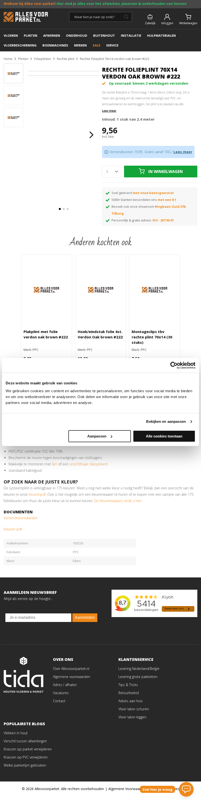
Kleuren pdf (13, 529)
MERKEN (80, 45)
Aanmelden (85, 617)
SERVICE (112, 45)
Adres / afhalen (65, 684)
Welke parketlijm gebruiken (25, 765)
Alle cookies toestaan (164, 436)
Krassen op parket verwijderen (28, 749)
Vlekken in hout (16, 733)
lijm (55, 464)
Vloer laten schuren (133, 709)
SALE (96, 45)
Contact (59, 701)
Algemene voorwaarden (71, 676)
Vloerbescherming (20, 45)
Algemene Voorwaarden (127, 788)
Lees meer (109, 110)
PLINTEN (30, 35)
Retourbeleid (128, 692)
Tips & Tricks (128, 684)
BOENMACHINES (55, 45)
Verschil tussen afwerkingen (25, 741)
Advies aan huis (130, 701)
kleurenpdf (37, 494)
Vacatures (61, 692)
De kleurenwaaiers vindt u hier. (118, 500)
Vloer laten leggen (132, 717)
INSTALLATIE (131, 35)
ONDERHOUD (76, 35)
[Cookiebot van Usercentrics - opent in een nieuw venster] (173, 365)
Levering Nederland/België (138, 668)
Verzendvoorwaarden (21, 518)
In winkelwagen (165, 171)
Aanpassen (96, 436)
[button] (60, 209)
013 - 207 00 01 (163, 220)
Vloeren (11, 35)
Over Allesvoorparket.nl (71, 668)
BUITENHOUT (104, 35)
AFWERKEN (51, 35)
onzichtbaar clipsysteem (88, 464)
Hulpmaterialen (161, 35)
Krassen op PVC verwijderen (26, 757)
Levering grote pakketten (137, 676)
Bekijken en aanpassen (166, 421)
